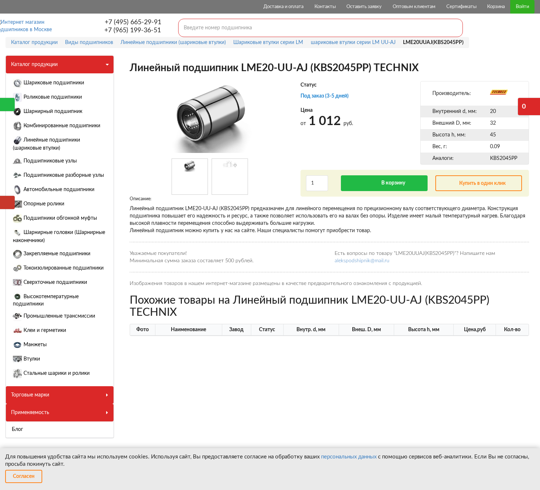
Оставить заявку (364, 6)
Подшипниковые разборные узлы (63, 175)
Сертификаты (461, 6)
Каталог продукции (34, 64)
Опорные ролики (43, 203)
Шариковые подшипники (53, 82)
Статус (308, 85)
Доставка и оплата (283, 6)
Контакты (325, 6)
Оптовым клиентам (414, 6)
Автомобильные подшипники (58, 189)
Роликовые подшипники (52, 97)
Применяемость (30, 412)
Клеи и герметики (44, 330)
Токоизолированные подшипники (63, 268)
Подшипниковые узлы (49, 161)
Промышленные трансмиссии (58, 316)
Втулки (31, 359)
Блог (17, 429)
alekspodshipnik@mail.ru (362, 260)
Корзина (496, 6)
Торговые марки (30, 395)
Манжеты (34, 344)
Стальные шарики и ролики (56, 373)
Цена (306, 110)
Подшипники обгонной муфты (59, 218)
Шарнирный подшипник (52, 111)
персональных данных (349, 457)
